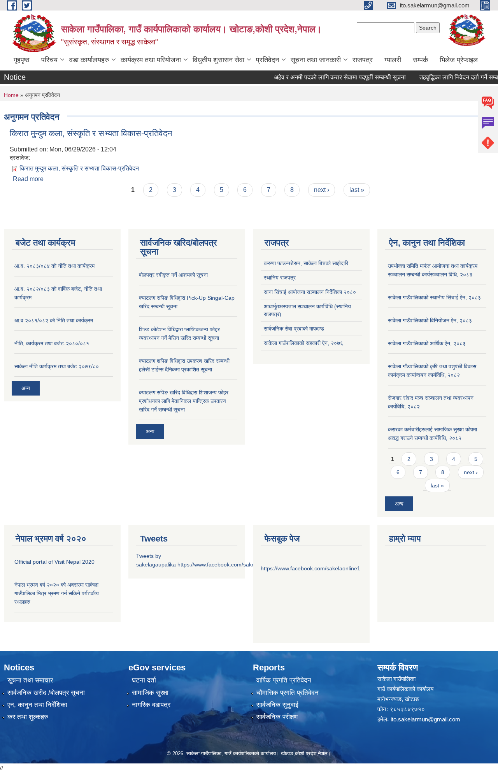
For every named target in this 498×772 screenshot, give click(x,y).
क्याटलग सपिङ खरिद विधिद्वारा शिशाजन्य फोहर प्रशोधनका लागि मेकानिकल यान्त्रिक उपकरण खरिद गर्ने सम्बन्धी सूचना (183, 401)
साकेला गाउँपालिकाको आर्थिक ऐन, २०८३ (427, 343)
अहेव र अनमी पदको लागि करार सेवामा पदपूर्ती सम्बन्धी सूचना (331, 77)
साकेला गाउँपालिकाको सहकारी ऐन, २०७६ (303, 343)
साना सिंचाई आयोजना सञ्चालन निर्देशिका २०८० (310, 292)
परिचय (49, 60)
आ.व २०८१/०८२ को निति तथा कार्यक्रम (53, 320)
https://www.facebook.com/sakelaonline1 (227, 564)
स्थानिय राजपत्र (280, 277)
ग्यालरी (392, 60)
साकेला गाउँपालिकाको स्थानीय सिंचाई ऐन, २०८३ (434, 297)
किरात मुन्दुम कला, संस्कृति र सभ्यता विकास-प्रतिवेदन (91, 133)
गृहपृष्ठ (22, 60)
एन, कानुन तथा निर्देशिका (37, 705)
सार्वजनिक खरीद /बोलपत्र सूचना (46, 692)
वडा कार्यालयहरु (89, 60)
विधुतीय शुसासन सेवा (218, 60)
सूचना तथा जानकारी (316, 60)
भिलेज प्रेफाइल (459, 60)
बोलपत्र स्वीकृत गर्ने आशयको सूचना (173, 275)
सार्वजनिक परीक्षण (277, 717)
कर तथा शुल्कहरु (27, 717)
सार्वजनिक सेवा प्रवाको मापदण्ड (294, 328)
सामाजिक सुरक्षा (150, 692)
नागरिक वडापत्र (151, 705)
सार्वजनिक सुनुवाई (277, 705)
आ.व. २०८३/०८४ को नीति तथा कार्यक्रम (54, 266)
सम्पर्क (420, 60)
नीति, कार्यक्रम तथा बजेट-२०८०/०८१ (51, 343)
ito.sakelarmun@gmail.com (425, 719)
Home (11, 95)
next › (321, 189)
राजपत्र (362, 60)
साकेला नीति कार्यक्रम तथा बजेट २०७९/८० (56, 366)
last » (356, 189)
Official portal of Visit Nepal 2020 (54, 562)
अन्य (25, 388)
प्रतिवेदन (267, 60)
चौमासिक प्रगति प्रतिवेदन (287, 692)
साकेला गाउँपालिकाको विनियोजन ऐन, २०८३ (430, 320)
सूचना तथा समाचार (30, 680)
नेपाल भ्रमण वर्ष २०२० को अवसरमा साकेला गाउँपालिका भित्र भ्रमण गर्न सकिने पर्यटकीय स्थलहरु (56, 593)
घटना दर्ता (144, 680)
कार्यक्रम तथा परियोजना (151, 60)
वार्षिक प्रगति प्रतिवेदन (283, 680)
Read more (28, 179)
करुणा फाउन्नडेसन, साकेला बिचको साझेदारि (306, 263)
